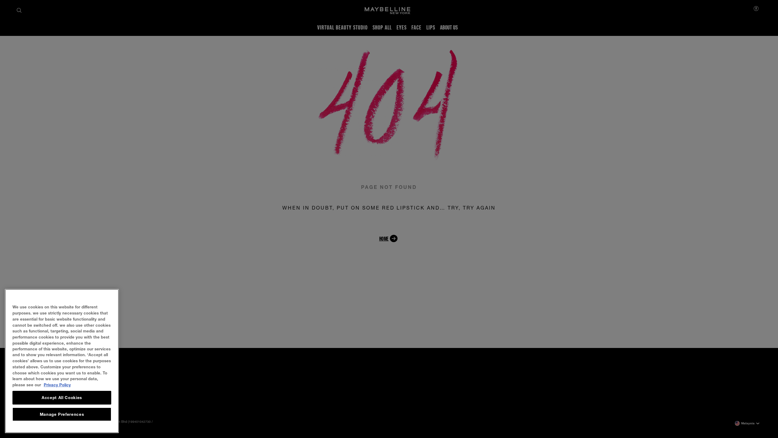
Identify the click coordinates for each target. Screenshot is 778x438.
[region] (62, 361)
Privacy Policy (57, 384)
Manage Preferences (62, 414)
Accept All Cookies (62, 397)
